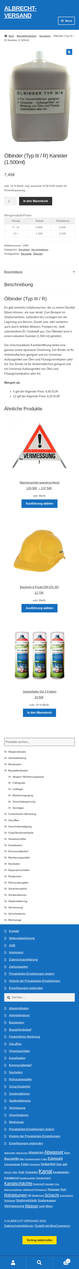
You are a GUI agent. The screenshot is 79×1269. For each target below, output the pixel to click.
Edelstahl (55, 1159)
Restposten (14, 876)
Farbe (25, 1164)
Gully (21, 1172)
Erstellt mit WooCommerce (52, 1225)
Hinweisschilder (17, 838)
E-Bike (44, 1159)
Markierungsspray (22, 795)
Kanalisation (15, 845)
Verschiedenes (39, 249)
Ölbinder (38, 253)
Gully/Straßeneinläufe (20, 832)
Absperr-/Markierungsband (28, 776)
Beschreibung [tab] (13, 271)
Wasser (31, 1206)
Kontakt (14, 931)
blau (22, 1159)
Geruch (8, 1172)
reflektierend (28, 1190)
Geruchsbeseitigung (20, 826)
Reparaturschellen (19, 870)
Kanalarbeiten (61, 1172)
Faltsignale (18, 782)
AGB (12, 945)
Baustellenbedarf (26, 35)
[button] (69, 52)
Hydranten (31, 1172)
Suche (39, 1262)
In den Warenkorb (35, 201)
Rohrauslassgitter (18, 882)
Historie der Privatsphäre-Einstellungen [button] (34, 980)
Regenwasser (41, 1190)
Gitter (15, 1172)
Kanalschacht (43, 1178)
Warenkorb (61, 1259)
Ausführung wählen (39, 503)
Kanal (45, 1171)
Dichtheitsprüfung (32, 1159)
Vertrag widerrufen (39, 1240)
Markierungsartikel (19, 857)
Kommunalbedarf (18, 851)
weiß (42, 1206)
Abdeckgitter (9, 1153)
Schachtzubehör (17, 888)
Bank (67, 1152)
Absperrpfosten (17, 751)
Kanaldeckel (11, 1177)
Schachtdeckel (66, 1195)
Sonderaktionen (17, 894)
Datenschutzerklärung (23, 959)
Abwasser (53, 1152)
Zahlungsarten (18, 966)
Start (11, 35)
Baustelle (26, 253)
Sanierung (38, 1195)
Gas (59, 1164)
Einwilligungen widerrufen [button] (26, 988)
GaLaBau (13, 820)
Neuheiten (14, 863)
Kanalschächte (18, 1183)
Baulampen (14, 764)
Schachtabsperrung (23, 801)
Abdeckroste (22, 1153)
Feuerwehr (34, 1164)
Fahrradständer (12, 1164)
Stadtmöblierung (17, 901)
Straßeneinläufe (26, 1200)
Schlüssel (9, 1200)
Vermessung (15, 907)
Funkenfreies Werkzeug (22, 813)
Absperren (36, 1152)
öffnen (49, 1206)
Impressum (16, 952)
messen (49, 1184)
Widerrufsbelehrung (22, 938)
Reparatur (54, 1189)
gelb (64, 1164)
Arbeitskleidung (17, 758)
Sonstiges (45, 35)
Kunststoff (38, 1184)
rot (29, 1195)
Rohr (63, 1189)
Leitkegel (17, 789)
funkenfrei (48, 1164)
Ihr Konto (13, 1262)
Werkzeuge (14, 919)
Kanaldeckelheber (28, 1178)
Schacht (52, 1195)
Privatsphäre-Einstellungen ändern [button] (31, 973)
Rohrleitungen (15, 1195)
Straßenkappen (47, 1200)
